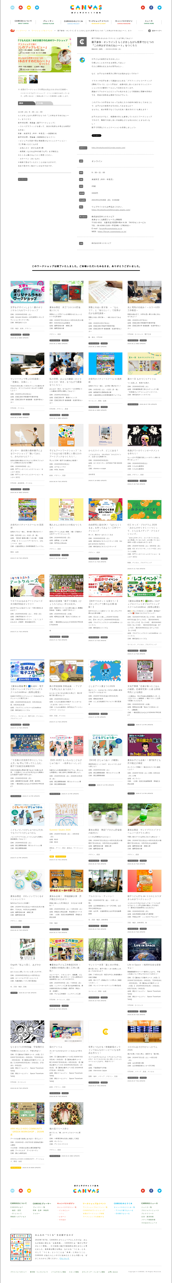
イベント (26, 334)
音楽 (56, 716)
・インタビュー (63, 1210)
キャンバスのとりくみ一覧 (124, 1207)
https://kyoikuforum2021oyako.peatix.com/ (108, 148)
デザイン (28, 328)
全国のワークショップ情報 (93, 1213)
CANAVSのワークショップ (94, 1210)
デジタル (21, 408)
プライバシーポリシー (18, 1272)
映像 (129, 562)
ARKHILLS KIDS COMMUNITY (22, 1159)
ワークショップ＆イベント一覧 (95, 1207)
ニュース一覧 (146, 1207)
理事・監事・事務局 (41, 1210)
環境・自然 (102, 401)
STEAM (99, 337)
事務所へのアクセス (18, 1217)
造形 (59, 334)
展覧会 (51, 848)
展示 (51, 856)
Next (68, 55)
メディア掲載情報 (148, 1220)
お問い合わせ (113, 1272)
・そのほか (61, 1220)
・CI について (16, 1213)
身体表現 (21, 483)
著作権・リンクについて (39, 1272)
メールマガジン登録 (58, 1272)
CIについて (64, 1258)
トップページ (21, 31)
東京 (64, 848)
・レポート (61, 1217)
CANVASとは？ (16, 1207)
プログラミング (146, 562)
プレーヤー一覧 (39, 1207)
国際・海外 (93, 1076)
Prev (21, 55)
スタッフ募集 (74, 1272)
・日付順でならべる (122, 1213)
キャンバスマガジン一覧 (67, 1207)
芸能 (25, 987)
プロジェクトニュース (150, 1210)
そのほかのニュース (149, 1223)
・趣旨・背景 (15, 1210)
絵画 (21, 328)
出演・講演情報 (147, 1217)
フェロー (36, 1213)
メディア (101, 1076)
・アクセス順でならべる (123, 1210)
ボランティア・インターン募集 (93, 1272)
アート (58, 848)
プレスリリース (147, 1213)
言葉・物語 (14, 328)
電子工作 (148, 334)
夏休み (69, 848)
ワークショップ (15, 334)
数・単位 (92, 337)
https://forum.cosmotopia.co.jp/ (112, 231)
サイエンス (139, 334)
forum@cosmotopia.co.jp (110, 228)
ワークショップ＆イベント (42, 31)
